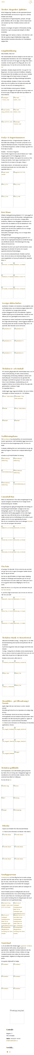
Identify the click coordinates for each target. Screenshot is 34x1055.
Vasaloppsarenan (5, 877)
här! (2, 67)
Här (3, 722)
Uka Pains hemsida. (6, 589)
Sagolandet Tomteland (26, 946)
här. (11, 169)
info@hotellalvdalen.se (11, 1040)
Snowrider (30, 521)
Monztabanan (6, 439)
